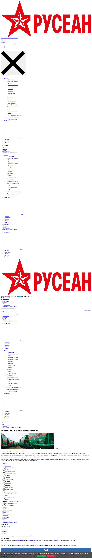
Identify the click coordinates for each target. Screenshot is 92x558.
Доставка (7, 139)
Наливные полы (11, 93)
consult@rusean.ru (34, 540)
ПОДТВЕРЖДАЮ (41, 556)
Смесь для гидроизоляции (13, 106)
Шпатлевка (10, 89)
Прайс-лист (7, 120)
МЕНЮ (2, 40)
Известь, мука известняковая (14, 115)
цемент (6, 456)
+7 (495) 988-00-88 (5, 38)
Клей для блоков (11, 103)
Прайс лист (6, 232)
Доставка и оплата (7, 510)
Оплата (21, 137)
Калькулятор (7, 140)
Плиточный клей (12, 101)
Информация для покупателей (10, 152)
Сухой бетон (10, 96)
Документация (6, 151)
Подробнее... (46, 554)
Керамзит (10, 94)
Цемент (9, 83)
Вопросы (7, 143)
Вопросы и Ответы (7, 513)
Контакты (6, 145)
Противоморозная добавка (13, 117)
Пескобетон (10, 91)
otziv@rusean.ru (57, 540)
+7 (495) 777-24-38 (13, 38)
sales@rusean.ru (88, 310)
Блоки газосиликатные (12, 81)
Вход (2, 76)
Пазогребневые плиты (12, 104)
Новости (7, 142)
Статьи (4, 150)
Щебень (9, 113)
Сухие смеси (11, 79)
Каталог (6, 78)
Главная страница (7, 424)
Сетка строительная (12, 119)
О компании (6, 147)
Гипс (9, 108)
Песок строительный (12, 111)
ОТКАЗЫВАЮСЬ (51, 556)
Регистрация (6, 76)
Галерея (5, 149)
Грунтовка (9, 98)
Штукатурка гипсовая (13, 85)
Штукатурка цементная (13, 87)
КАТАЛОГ (3, 42)
